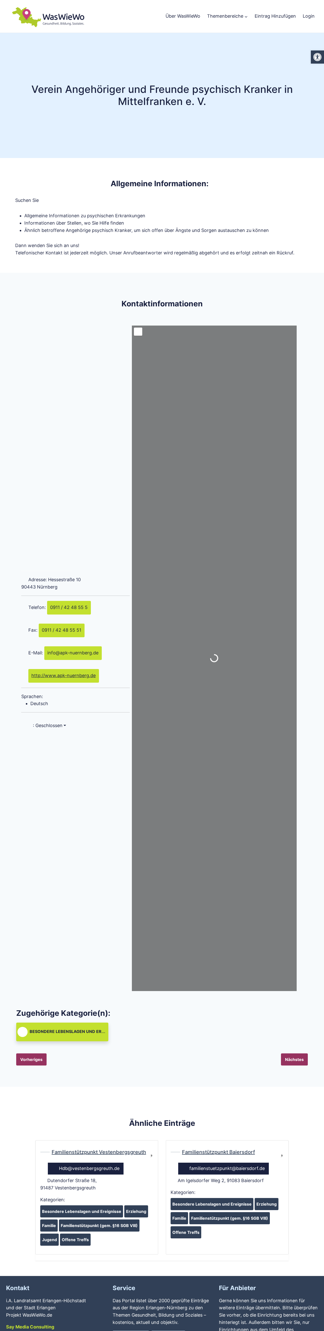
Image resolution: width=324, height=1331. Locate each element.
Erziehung (136, 1211)
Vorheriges (31, 1059)
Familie (49, 1225)
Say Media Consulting (30, 1326)
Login (309, 16)
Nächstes (294, 1059)
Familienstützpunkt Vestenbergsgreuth (99, 1152)
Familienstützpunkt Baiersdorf (218, 1152)
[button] (75, 725)
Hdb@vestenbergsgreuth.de (89, 1168)
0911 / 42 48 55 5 (69, 607)
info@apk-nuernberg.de (72, 652)
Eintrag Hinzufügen (275, 16)
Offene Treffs (75, 1239)
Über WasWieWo (183, 16)
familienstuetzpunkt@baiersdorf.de (227, 1168)
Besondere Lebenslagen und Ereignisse (75, 1031)
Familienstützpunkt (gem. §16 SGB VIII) (99, 1225)
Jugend (49, 1239)
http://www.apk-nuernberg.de (63, 675)
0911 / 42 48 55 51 (61, 630)
